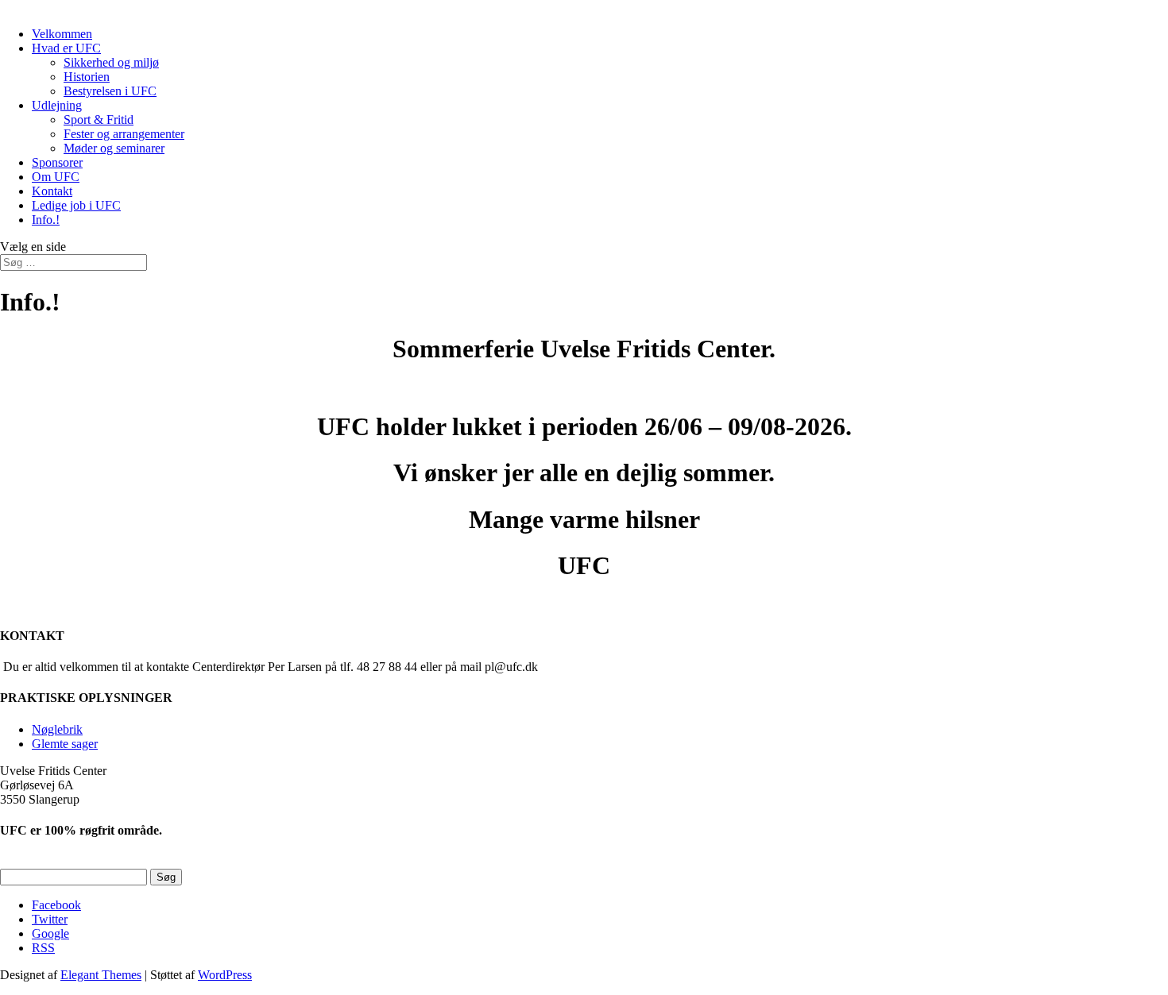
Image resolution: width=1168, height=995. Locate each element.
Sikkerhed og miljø (111, 62)
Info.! (46, 219)
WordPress (225, 975)
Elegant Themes (100, 975)
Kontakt (52, 191)
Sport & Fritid (98, 119)
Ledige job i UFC (76, 205)
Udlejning (57, 105)
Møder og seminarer (114, 148)
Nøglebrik (57, 729)
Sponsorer (57, 162)
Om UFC (55, 176)
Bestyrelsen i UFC (110, 91)
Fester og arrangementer (124, 134)
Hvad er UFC (66, 48)
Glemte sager (65, 743)
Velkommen (62, 33)
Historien (87, 76)
